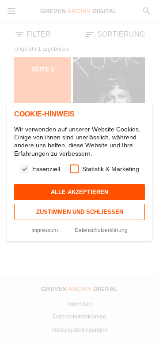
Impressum (44, 230)
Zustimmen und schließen (79, 212)
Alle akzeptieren (79, 192)
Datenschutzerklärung (101, 230)
